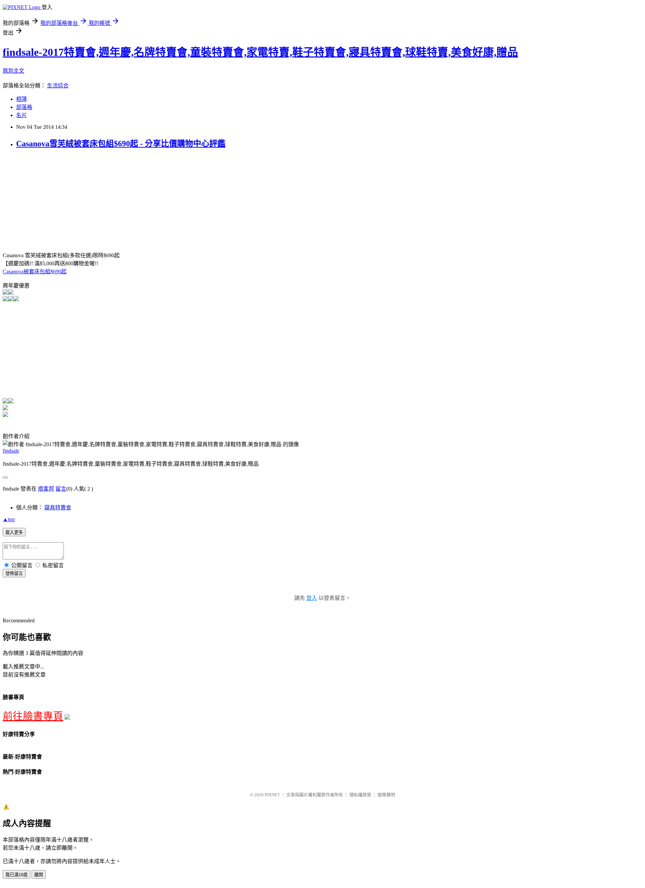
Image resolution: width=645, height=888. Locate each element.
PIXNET (272, 794)
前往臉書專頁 (33, 716)
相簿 (21, 99)
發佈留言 (14, 573)
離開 (38, 874)
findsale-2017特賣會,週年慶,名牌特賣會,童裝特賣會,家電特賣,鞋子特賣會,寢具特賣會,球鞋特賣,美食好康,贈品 (260, 52)
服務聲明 (386, 794)
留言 (60, 489)
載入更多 (14, 532)
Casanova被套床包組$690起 (35, 271)
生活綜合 (58, 85)
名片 (21, 115)
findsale (11, 451)
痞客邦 (46, 489)
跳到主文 (13, 71)
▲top (9, 519)
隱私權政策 (360, 794)
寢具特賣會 (57, 507)
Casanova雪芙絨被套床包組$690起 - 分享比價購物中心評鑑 (120, 143)
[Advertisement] (59, 202)
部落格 (24, 107)
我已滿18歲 (16, 874)
